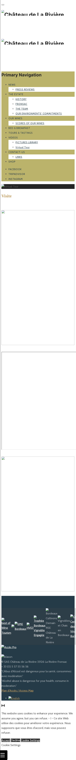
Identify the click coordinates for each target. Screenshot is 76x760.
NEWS (12, 84)
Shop (12, 161)
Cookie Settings (30, 740)
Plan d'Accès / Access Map (17, 690)
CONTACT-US (16, 152)
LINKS (19, 156)
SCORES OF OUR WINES (30, 123)
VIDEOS (13, 137)
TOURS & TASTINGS (20, 132)
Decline (15, 740)
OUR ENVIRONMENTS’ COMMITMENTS (39, 113)
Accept (5, 740)
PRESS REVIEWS (25, 89)
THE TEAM (22, 108)
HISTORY (21, 99)
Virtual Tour (23, 147)
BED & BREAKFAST (19, 128)
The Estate (15, 94)
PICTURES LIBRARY (27, 142)
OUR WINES (15, 118)
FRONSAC (21, 104)
